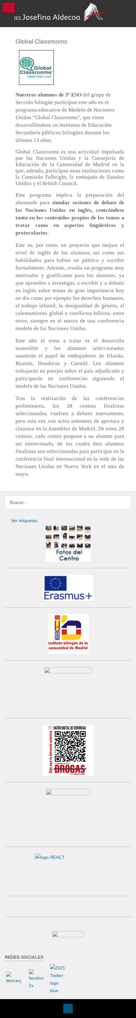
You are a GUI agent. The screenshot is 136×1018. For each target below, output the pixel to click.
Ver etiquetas (24, 520)
